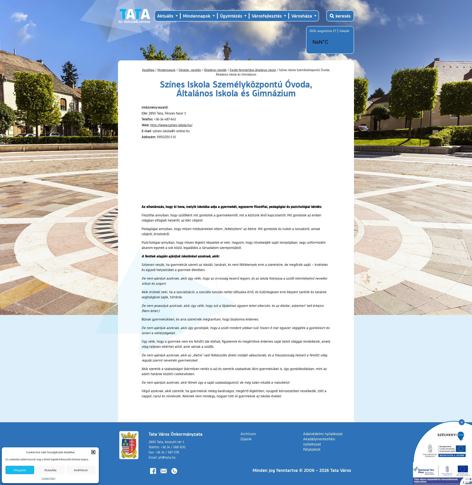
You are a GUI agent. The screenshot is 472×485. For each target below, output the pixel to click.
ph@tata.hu (167, 457)
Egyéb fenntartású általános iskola (253, 70)
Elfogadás (20, 470)
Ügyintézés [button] (231, 16)
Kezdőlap (148, 70)
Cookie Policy (48, 478)
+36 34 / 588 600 (173, 447)
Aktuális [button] (165, 16)
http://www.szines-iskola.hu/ (171, 125)
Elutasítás (50, 470)
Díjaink (246, 438)
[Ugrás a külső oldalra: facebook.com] (153, 471)
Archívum (248, 433)
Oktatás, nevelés (190, 70)
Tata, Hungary (330, 42)
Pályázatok (312, 449)
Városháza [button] (301, 16)
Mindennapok (166, 70)
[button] (93, 452)
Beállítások (81, 470)
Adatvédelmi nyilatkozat (323, 433)
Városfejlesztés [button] (267, 16)
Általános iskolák (215, 70)
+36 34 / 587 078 (167, 452)
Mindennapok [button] (196, 16)
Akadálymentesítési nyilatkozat (319, 441)
